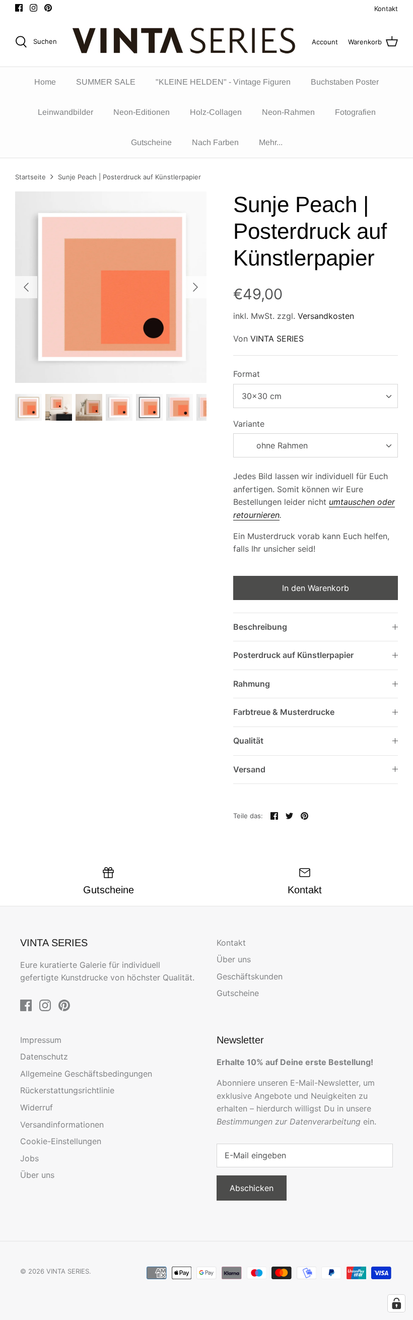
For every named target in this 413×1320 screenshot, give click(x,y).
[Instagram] (33, 8)
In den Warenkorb (315, 588)
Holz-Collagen (216, 112)
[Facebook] (19, 8)
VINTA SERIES (277, 339)
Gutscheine (151, 142)
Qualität (248, 741)
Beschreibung (260, 627)
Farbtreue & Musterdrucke (283, 712)
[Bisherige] (26, 287)
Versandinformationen (62, 1124)
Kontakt (386, 9)
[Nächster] (195, 287)
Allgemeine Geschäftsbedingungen (86, 1074)
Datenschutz (44, 1056)
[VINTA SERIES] (187, 41)
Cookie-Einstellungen (60, 1141)
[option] (110, 287)
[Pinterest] (48, 8)
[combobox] (315, 396)
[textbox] (281, 445)
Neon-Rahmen (288, 112)
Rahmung (251, 684)
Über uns (234, 959)
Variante (248, 424)
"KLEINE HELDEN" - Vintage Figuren (223, 82)
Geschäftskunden (250, 976)
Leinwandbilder (65, 112)
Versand (249, 769)
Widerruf (36, 1107)
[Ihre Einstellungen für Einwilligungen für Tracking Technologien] (396, 1303)
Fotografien (355, 112)
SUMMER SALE (105, 82)
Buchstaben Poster (345, 82)
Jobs (29, 1158)
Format (246, 374)
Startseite (30, 177)
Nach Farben (215, 142)
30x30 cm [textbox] (262, 396)
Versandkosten (326, 316)
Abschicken (251, 1188)
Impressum (40, 1040)
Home (45, 82)
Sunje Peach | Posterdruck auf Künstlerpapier (129, 177)
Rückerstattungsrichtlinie (67, 1090)
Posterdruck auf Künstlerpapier (293, 655)
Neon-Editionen (141, 112)
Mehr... (271, 142)
